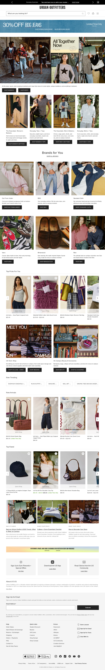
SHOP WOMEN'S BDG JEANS (43, 29)
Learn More (52, 569)
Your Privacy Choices (81, 663)
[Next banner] (93, 2)
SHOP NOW (75, 2)
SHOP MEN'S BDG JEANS (62, 29)
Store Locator (84, 624)
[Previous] (8, 298)
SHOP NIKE (79, 261)
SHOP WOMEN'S (9, 90)
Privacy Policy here (82, 614)
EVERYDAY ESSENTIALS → (16, 384)
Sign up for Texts (85, 632)
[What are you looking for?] (82, 13)
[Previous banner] (12, 2)
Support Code (68, 663)
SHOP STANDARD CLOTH (83, 207)
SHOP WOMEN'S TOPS (39, 142)
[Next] (97, 298)
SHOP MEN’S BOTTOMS (63, 142)
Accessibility (52, 663)
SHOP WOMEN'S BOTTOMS (16, 144)
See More (9, 589)
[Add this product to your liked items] (29, 278)
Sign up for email (85, 628)
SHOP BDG (43, 207)
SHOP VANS (7, 261)
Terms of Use (31, 663)
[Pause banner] (98, 2)
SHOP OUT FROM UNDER (12, 207)
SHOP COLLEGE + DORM (15, 370)
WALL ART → (67, 384)
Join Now (21, 571)
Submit (88, 607)
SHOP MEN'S (24, 90)
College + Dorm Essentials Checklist (49, 529)
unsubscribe (9, 616)
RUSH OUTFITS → (36, 384)
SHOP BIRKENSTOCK (46, 261)
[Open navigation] (97, 13)
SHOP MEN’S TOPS (85, 142)
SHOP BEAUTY (60, 370)
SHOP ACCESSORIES (77, 370)
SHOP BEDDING (34, 370)
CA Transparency (41, 663)
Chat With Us (84, 636)
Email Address (10, 604)
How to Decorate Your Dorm (78, 529)
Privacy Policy (22, 663)
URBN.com (60, 663)
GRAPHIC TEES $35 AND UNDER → (87, 384)
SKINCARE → (52, 384)
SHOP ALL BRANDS (52, 156)
